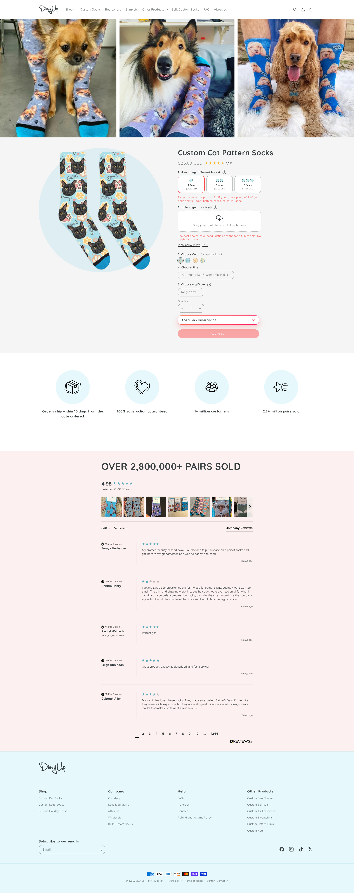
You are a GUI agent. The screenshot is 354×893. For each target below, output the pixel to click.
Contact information (217, 880)
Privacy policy (156, 880)
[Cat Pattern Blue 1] (180, 260)
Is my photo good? (189, 244)
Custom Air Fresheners (262, 810)
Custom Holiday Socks (53, 810)
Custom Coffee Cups (260, 823)
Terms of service (194, 880)
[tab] (239, 528)
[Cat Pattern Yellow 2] (202, 260)
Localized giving (118, 804)
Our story (114, 797)
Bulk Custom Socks (120, 823)
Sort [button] (104, 528)
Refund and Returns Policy (195, 817)
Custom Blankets (258, 804)
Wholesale (115, 817)
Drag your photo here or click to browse (219, 225)
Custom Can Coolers (260, 797)
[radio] (191, 184)
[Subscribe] (101, 849)
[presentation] (219, 221)
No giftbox (188, 292)
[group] (120, 484)
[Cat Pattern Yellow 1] (195, 260)
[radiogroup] (219, 184)
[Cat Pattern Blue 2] (187, 260)
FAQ (205, 244)
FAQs (181, 797)
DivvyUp (140, 881)
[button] (70, 9)
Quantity (183, 301)
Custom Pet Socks (50, 797)
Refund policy (174, 880)
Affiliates (113, 810)
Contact (183, 810)
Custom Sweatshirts (260, 817)
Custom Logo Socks (51, 804)
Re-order (183, 804)
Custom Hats (255, 830)
